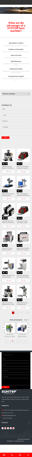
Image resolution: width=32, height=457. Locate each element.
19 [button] (24, 343)
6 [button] (17, 341)
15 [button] (15, 343)
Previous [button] (3, 327)
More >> (27, 320)
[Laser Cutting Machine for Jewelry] (9, 327)
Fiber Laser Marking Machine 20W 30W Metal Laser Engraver (23, 194)
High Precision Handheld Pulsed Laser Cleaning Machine (23, 249)
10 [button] (26, 341)
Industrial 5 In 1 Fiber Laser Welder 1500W (22, 221)
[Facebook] (3, 428)
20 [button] (26, 343)
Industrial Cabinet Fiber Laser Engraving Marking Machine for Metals (23, 276)
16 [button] (17, 343)
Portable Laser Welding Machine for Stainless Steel (23, 167)
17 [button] (19, 343)
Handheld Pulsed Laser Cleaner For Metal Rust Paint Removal (8, 221)
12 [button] (8, 343)
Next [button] (28, 327)
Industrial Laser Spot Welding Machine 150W (8, 303)
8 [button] (22, 341)
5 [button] (15, 341)
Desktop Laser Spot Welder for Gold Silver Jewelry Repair (7, 167)
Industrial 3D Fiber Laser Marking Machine (8, 276)
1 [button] (5, 341)
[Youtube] (11, 428)
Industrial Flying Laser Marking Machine (22, 303)
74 (26, 312)
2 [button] (8, 341)
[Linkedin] (5, 428)
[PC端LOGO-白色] (9, 392)
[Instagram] (13, 428)
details (6, 163)
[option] (9, 330)
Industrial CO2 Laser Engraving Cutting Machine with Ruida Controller (7, 249)
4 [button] (12, 341)
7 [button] (19, 341)
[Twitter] (8, 428)
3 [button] (10, 341)
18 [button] (22, 343)
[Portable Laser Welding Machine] (22, 327)
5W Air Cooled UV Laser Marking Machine (8, 194)
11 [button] (5, 343)
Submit (5, 137)
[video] (8, 155)
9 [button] (24, 341)
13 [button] (10, 343)
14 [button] (12, 343)
